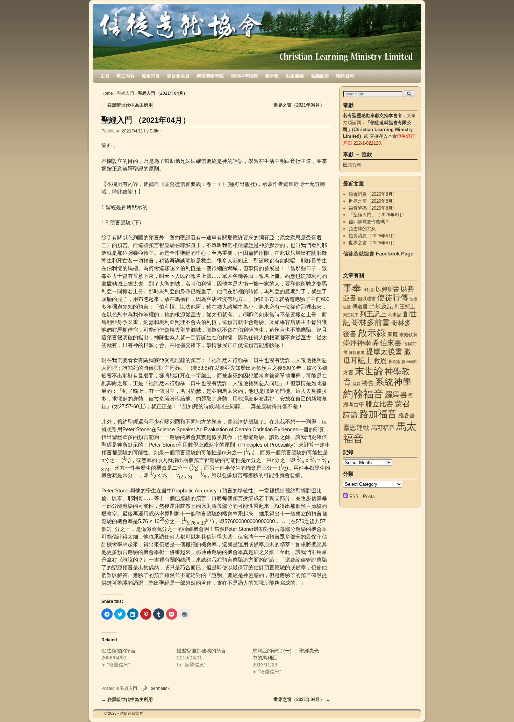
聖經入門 (125, 93)
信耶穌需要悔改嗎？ (369, 221)
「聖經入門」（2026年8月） (377, 214)
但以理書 (367, 298)
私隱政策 (320, 76)
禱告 (368, 383)
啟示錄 (372, 332)
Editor (155, 131)
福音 (356, 384)
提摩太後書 (384, 351)
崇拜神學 (357, 343)
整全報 (272, 76)
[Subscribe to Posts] (345, 496)
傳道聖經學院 (210, 76)
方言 (348, 372)
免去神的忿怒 (362, 228)
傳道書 (360, 306)
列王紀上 (404, 306)
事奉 (352, 288)
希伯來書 (387, 343)
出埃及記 (381, 306)
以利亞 (368, 290)
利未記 (394, 314)
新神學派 (409, 362)
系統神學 (393, 382)
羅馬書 (396, 395)
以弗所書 (387, 289)
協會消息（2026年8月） (373, 194)
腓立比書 (379, 404)
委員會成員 (178, 76)
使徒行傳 (392, 297)
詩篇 (350, 415)
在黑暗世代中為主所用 (127, 105)
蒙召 (402, 404)
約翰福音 (363, 393)
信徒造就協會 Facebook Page (378, 254)
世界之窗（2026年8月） (373, 201)
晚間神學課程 (244, 76)
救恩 (380, 360)
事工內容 (125, 76)
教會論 (394, 362)
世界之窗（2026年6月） (373, 242)
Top (497, 705)
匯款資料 (352, 164)
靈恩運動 (356, 427)
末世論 (369, 371)
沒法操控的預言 (118, 651)
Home (107, 93)
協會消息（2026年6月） (373, 235)
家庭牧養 (408, 334)
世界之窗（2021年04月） (301, 105)
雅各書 (406, 415)
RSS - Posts (362, 496)
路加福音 (378, 414)
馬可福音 (383, 427)
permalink (160, 688)
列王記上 (373, 314)
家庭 (392, 334)
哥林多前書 (370, 322)
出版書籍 (295, 76)
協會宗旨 (151, 76)
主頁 (104, 76)
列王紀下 (350, 315)
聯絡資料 (345, 76)
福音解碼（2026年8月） (373, 208)
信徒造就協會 (131, 713)
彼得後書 (356, 353)
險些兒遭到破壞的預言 (201, 651)
